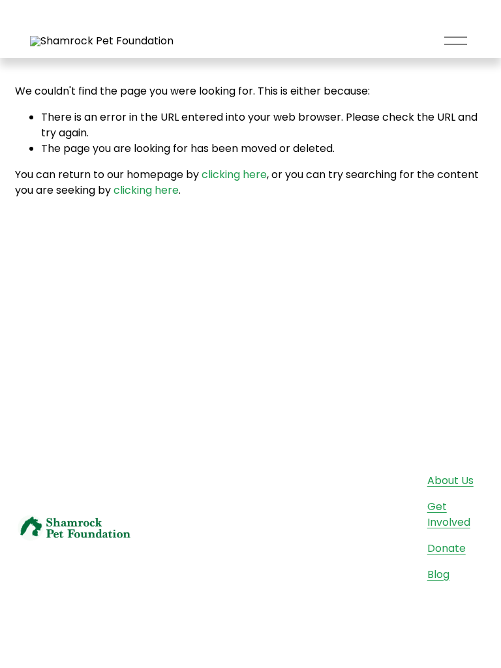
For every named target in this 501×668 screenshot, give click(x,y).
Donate (446, 548)
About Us (450, 480)
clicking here (234, 174)
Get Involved (448, 514)
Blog (438, 574)
